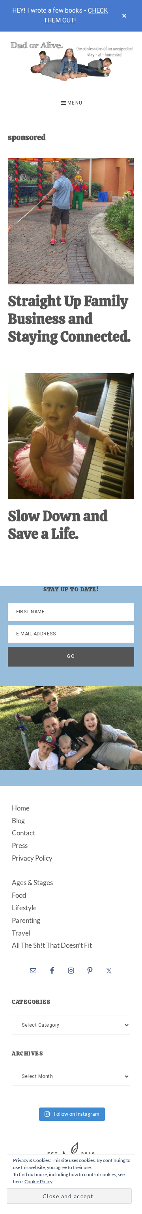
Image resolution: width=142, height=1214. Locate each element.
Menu (75, 103)
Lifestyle (24, 908)
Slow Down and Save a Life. (57, 525)
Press (20, 845)
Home (21, 808)
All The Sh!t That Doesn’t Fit (52, 945)
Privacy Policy (32, 858)
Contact (23, 833)
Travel (21, 933)
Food (19, 895)
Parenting (26, 920)
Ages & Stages (32, 882)
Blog (18, 820)
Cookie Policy (38, 1181)
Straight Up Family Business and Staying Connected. (69, 319)
